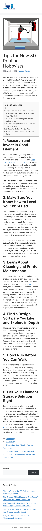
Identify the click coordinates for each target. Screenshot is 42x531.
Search (6, 469)
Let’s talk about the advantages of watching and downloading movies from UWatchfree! (19, 454)
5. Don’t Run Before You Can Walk (18, 129)
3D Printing (10, 442)
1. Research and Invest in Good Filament (20, 111)
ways (5, 427)
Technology (10, 439)
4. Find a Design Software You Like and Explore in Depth (20, 125)
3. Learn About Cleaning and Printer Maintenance (19, 120)
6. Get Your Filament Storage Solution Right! (20, 133)
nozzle (31, 284)
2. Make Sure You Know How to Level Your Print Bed (20, 115)
